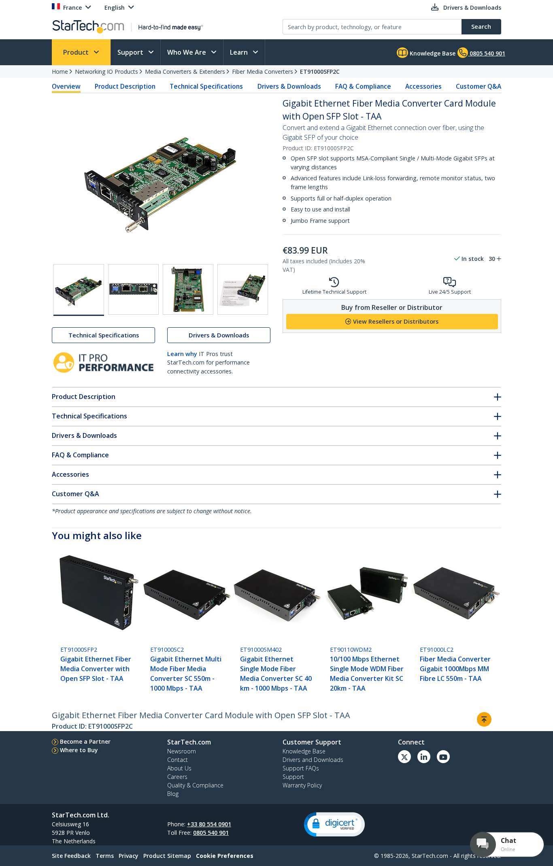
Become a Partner (85, 741)
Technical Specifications (206, 86)
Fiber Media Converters (262, 71)
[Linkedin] (423, 756)
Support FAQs (301, 768)
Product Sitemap (167, 856)
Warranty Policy (302, 785)
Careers (177, 777)
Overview (66, 86)
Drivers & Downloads (289, 86)
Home (60, 71)
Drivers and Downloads (313, 760)
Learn (239, 52)
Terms (105, 856)
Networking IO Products (106, 71)
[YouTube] (443, 756)
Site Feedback (71, 856)
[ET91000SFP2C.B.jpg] (133, 289)
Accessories (423, 86)
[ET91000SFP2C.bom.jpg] (242, 289)
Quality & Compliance (195, 785)
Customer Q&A (478, 86)
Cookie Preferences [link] (224, 856)
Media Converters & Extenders (185, 71)
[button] (334, 824)
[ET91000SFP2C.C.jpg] (188, 289)
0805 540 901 (211, 832)
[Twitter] (404, 756)
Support (131, 52)
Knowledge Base (431, 53)
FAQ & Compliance (363, 86)
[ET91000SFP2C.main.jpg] (78, 290)
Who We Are (187, 52)
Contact (177, 760)
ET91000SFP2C (320, 71)
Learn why (182, 354)
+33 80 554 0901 (209, 824)
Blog (173, 794)
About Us (179, 768)
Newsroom (181, 751)
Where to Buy (79, 750)
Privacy (128, 856)
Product (76, 52)
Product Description (125, 86)
